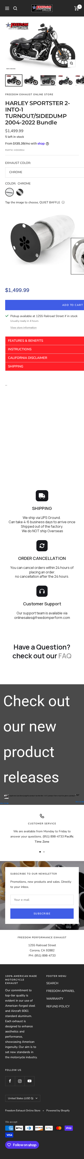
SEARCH (52, 983)
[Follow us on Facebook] (10, 1081)
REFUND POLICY (58, 1006)
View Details (4, 803)
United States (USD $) (20, 1098)
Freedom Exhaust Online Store (29, 94)
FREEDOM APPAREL (60, 991)
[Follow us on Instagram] (20, 1081)
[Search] (15, 8)
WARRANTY (54, 999)
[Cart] (76, 8)
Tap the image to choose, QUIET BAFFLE (32, 202)
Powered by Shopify (58, 1110)
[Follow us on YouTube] (29, 1081)
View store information (23, 327)
